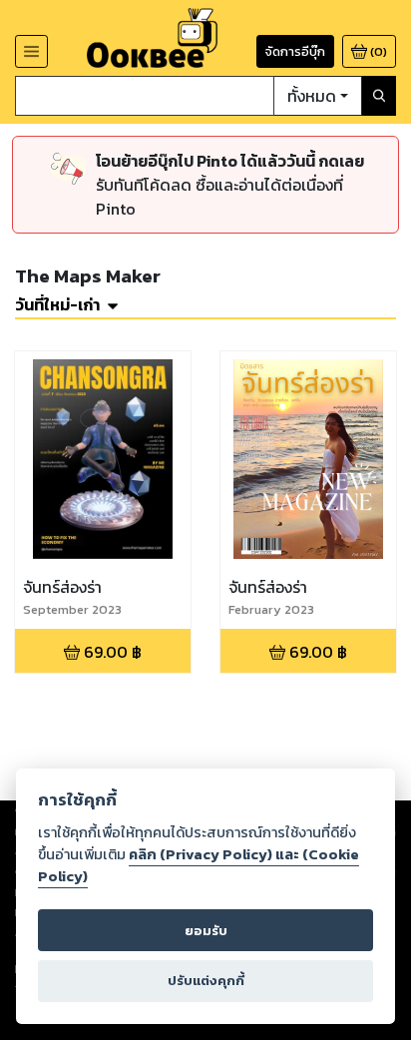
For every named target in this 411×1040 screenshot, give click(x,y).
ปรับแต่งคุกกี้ (206, 980)
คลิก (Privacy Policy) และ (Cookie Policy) (198, 865)
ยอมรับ (206, 930)
